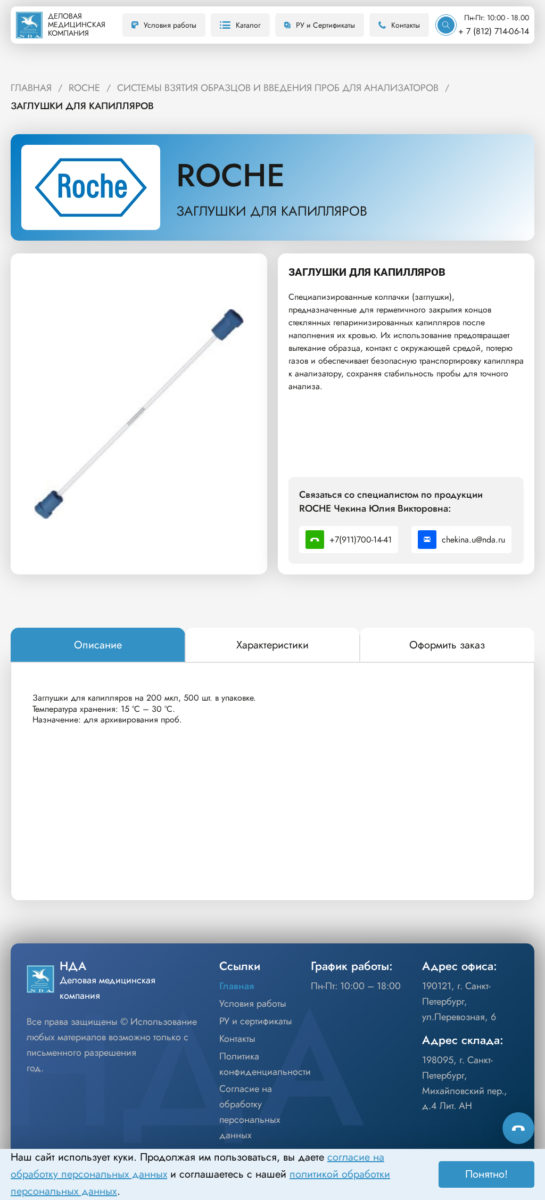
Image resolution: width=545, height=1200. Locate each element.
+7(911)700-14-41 (360, 539)
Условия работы (170, 25)
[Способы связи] (518, 1128)
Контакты (405, 25)
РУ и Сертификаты (325, 25)
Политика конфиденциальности (265, 1064)
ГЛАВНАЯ (31, 88)
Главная (236, 986)
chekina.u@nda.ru (473, 539)
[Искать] (446, 25)
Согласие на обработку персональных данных (249, 1112)
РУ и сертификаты (255, 1021)
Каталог (248, 25)
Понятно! (486, 1174)
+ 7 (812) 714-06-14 (493, 31)
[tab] (98, 645)
